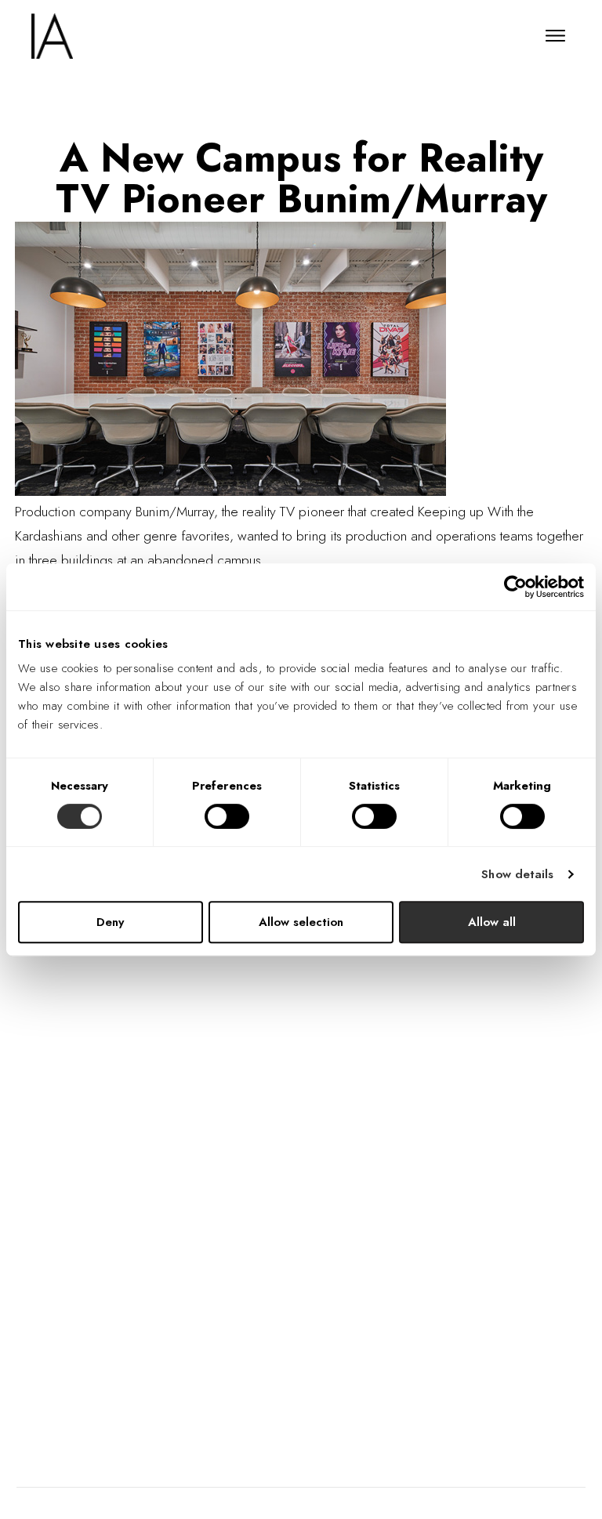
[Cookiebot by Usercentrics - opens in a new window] (515, 587)
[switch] (227, 816)
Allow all (492, 922)
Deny (110, 922)
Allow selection (301, 922)
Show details (517, 874)
